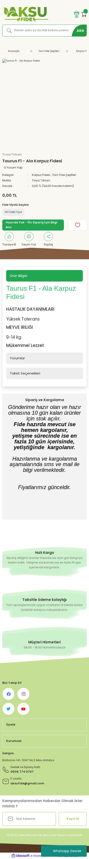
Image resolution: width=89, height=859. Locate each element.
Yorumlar (17, 358)
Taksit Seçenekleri (25, 373)
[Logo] (25, 14)
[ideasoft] (20, 856)
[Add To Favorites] (77, 225)
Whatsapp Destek (67, 851)
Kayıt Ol (73, 819)
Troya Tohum (41, 180)
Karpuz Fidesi (41, 175)
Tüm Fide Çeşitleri (64, 175)
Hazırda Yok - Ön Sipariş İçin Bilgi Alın (31, 224)
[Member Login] (76, 14)
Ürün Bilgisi (18, 275)
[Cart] (84, 14)
